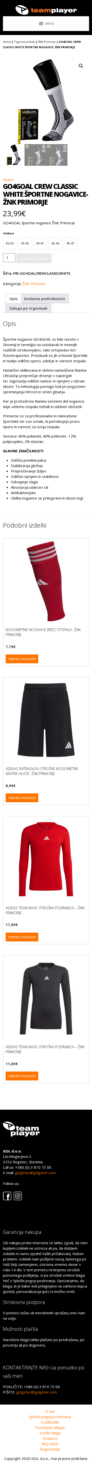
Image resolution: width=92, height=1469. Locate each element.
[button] (81, 65)
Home (7, 42)
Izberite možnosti (22, 658)
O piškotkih (50, 1422)
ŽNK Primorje (47, 42)
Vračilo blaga (50, 1432)
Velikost (8, 233)
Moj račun (50, 1443)
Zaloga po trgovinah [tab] (28, 308)
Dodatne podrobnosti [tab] (44, 298)
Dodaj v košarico (34, 258)
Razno (8, 179)
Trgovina (20, 42)
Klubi (31, 42)
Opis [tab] (13, 298)
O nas (50, 1411)
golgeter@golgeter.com (35, 1172)
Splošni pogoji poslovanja (50, 1416)
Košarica (50, 1438)
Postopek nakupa (50, 1427)
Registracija (50, 1449)
